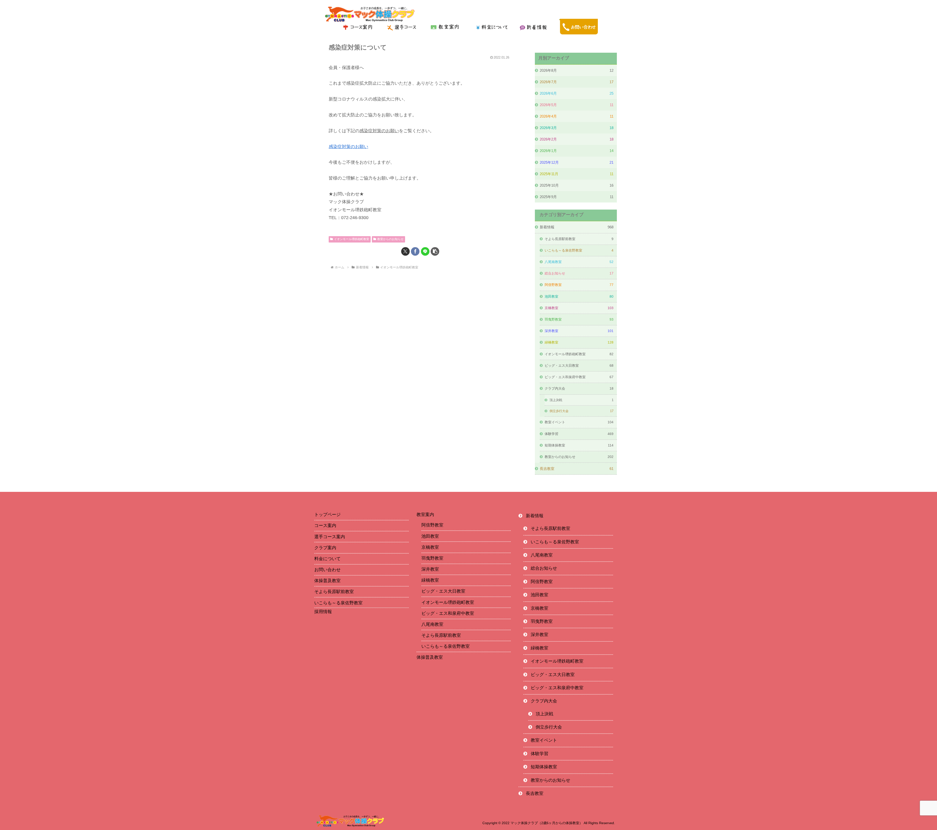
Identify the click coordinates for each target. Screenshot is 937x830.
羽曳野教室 (432, 558)
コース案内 (325, 525)
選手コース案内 (329, 536)
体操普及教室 (327, 580)
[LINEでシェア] (425, 251)
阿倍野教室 (432, 525)
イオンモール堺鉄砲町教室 (351, 239)
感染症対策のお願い (348, 146)
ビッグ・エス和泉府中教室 (447, 613)
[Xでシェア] (405, 251)
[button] (435, 251)
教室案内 (425, 514)
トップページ (327, 514)
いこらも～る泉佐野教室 (338, 602)
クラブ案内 (325, 547)
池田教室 (430, 536)
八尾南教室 (432, 624)
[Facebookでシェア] (415, 251)
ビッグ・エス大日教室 (443, 591)
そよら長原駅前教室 (334, 591)
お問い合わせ (327, 569)
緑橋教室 (430, 580)
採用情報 (323, 611)
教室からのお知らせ (390, 239)
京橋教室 (430, 547)
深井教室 (430, 569)
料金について (327, 558)
